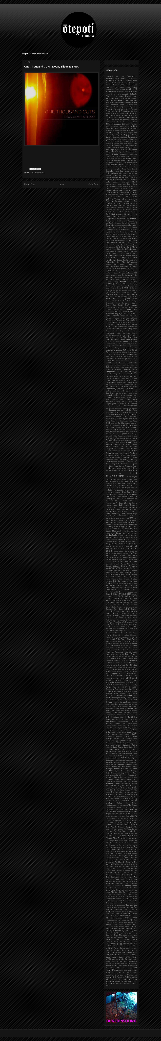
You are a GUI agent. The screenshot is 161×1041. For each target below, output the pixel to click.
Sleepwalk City (132, 728)
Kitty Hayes (109, 466)
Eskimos (108, 309)
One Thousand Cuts (37, 172)
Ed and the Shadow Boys (122, 290)
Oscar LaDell (124, 609)
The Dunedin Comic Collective (125, 825)
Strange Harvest (113, 769)
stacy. (131, 760)
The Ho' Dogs (123, 845)
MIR (118, 557)
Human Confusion (126, 397)
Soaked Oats (119, 739)
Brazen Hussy (114, 167)
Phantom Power (120, 633)
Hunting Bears (131, 399)
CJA (108, 214)
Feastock (129, 320)
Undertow (109, 950)
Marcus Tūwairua (130, 522)
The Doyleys (116, 820)
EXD (135, 311)
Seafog (117, 704)
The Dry (116, 822)
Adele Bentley (120, 89)
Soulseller (109, 749)
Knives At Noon (131, 466)
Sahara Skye (123, 689)
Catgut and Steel (131, 186)
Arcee (116, 117)
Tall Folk (128, 786)
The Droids (109, 822)
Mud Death (117, 570)
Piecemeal (116, 635)
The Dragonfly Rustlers (129, 820)
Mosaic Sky (125, 564)
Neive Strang (127, 581)
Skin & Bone (113, 728)
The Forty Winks (127, 833)
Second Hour (133, 704)
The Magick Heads (125, 855)
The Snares (129, 890)
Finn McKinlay (115, 324)
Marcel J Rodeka (119, 522)
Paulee (130, 622)
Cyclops (109, 232)
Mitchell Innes (117, 559)
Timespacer (119, 918)
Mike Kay (116, 553)
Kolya (114, 468)
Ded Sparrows (115, 258)
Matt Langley (117, 531)
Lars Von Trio (119, 483)
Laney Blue (128, 481)
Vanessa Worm (131, 952)
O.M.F (129, 594)
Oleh (132, 600)
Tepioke (134, 788)
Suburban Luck (131, 773)
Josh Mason (129, 440)
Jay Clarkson (123, 423)
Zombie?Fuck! (126, 983)
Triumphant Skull (111, 937)
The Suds (121, 896)
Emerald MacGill (111, 301)
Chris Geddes (126, 203)
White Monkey (127, 965)
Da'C (117, 234)
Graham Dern (119, 367)
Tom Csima (110, 922)
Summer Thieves (127, 775)
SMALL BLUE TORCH (129, 732)
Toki (135, 920)
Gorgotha (134, 363)
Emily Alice (122, 301)
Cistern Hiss (122, 212)
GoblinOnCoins (120, 361)
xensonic (109, 977)
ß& (128, 760)
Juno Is (121, 444)
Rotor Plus (110, 685)
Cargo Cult (121, 184)
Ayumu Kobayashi (118, 130)
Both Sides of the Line (123, 165)
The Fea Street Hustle (123, 831)
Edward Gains (115, 292)
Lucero (116, 507)
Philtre (135, 633)
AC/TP (122, 85)
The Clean (128, 809)
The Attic (109, 794)
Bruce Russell (132, 169)
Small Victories (111, 734)
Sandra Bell (132, 695)
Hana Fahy (115, 378)
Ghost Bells (121, 352)
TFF (132, 790)
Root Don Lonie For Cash (127, 680)
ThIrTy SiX (129, 907)
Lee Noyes (125, 488)
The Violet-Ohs (123, 903)
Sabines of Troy (112, 689)
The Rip (124, 879)
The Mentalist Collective (124, 862)
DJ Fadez (110, 269)
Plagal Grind (126, 639)
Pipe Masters (133, 637)
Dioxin (115, 264)
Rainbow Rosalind (121, 656)
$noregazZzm (132, 76)
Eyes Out (126, 313)
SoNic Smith (118, 747)
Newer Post (29, 184)
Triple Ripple (132, 935)
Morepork (116, 564)
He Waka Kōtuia (123, 384)
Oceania (108, 596)
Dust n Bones (116, 288)
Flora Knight (110, 331)
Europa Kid (131, 309)
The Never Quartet (112, 866)
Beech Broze (119, 141)
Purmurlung (119, 652)
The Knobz (129, 847)
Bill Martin (109, 152)
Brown (124, 169)
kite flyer (118, 464)
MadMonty (116, 514)
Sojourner (121, 741)
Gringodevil (110, 372)
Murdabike (126, 570)
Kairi (114, 449)
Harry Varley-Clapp (113, 382)
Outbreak (123, 613)
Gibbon (118, 354)
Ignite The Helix (118, 404)
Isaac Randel (110, 412)
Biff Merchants (121, 148)
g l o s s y (119, 344)
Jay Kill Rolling (125, 425)
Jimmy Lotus (110, 431)
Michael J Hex (124, 546)
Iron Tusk (133, 410)
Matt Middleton (128, 531)
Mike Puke (133, 553)
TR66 (135, 931)
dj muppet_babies (120, 268)
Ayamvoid (109, 130)
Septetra (118, 706)
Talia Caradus (111, 786)
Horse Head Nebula (114, 395)
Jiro (115, 431)
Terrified (116, 790)
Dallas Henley (110, 236)
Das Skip (121, 243)
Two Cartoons (127, 941)
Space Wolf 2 (111, 754)
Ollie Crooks (110, 603)
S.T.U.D (127, 687)
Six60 (124, 726)
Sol (127, 741)
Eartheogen (133, 288)
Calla (108, 182)
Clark (113, 214)
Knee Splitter (119, 466)
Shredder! (133, 721)
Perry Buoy (116, 628)
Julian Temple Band (128, 442)
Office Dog (118, 598)
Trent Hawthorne (125, 933)
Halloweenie (109, 376)
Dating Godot (132, 243)
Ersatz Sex (133, 307)
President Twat (119, 645)
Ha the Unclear (131, 374)
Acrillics (122, 87)
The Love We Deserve (130, 853)
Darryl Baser (132, 241)
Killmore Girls (118, 459)
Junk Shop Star (112, 444)
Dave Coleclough (112, 245)
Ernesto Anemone (113, 307)
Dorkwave (129, 273)
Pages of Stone (122, 615)
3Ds (116, 79)
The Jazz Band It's (120, 847)
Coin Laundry (131, 219)
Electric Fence (131, 294)
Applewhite (126, 115)
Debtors (108, 258)
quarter (112, 654)
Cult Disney (133, 229)
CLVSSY (124, 216)
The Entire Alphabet (117, 829)
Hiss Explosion (127, 389)
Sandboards (132, 693)
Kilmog (125, 459)
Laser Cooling (131, 483)
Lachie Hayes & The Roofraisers (116, 479)
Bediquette (110, 141)
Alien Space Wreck (112, 100)
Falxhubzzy (109, 318)
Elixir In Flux (119, 296)
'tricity (122, 76)
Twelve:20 (109, 941)
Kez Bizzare (110, 457)
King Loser (113, 462)
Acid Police (114, 87)
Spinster (114, 758)
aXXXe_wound (132, 128)
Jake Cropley (133, 416)
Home (61, 184)
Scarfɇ (129, 698)
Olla (135, 600)
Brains (108, 167)
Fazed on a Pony (113, 320)
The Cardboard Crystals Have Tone (117, 807)
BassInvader (117, 137)
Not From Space (126, 592)
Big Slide (117, 150)
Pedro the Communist (119, 626)
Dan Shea (127, 236)
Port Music (116, 643)
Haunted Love (132, 382)
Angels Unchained (113, 111)
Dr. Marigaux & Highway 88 (121, 277)
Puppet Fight (110, 652)
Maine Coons (114, 516)
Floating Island (131, 329)
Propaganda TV (111, 648)
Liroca (118, 499)
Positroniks (128, 643)
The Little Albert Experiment (119, 851)
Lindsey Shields (127, 496)
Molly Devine (117, 562)
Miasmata (109, 546)
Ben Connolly (111, 145)
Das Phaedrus (111, 243)
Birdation (115, 154)
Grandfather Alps (131, 367)
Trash (108, 933)
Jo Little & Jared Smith (130, 431)
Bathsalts (124, 137)
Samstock (109, 693)
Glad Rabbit (117, 358)
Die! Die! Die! (123, 262)
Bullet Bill (134, 171)
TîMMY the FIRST (131, 918)
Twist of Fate (117, 941)
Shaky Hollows (132, 713)
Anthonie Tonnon (118, 113)
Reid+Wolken (110, 663)
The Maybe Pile (126, 860)
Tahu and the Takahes (129, 783)
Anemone (134, 109)
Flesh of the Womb (128, 326)
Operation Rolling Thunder (114, 607)
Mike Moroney (123, 553)
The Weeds (109, 905)
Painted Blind (133, 615)
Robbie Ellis (133, 676)
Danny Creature (116, 240)
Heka (107, 386)
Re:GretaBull (115, 658)
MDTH (116, 537)
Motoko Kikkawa (120, 566)
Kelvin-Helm (118, 453)
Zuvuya (134, 983)
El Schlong (133, 292)
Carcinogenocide (111, 184)
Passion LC (122, 617)
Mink (135, 555)
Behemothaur (115, 143)
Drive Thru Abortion (129, 279)
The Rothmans (127, 881)
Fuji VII (134, 341)
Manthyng (109, 522)
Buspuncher (116, 175)
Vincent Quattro (118, 957)
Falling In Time (124, 316)
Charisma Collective (118, 194)
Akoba (135, 91)
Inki (107, 408)
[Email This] (30, 169)
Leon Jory (113, 490)
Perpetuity (109, 628)
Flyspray (128, 335)
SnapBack (118, 736)
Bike (122, 150)
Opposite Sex (111, 609)
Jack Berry (128, 412)
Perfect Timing (132, 626)
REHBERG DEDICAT (120, 660)
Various (118, 954)
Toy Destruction (115, 931)
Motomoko (133, 566)
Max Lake (134, 533)
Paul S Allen (113, 622)
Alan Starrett (117, 94)
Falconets (115, 316)
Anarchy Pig (111, 109)
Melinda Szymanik (131, 537)
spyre (125, 760)
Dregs (117, 279)
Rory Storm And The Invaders (124, 682)
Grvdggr (133, 371)
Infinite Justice (110, 406)
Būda (117, 171)
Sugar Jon (112, 775)
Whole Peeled (122, 968)
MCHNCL (109, 537)
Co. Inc (133, 216)
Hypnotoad (109, 401)
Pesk (122, 628)
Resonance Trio (111, 667)
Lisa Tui (123, 498)
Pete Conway (129, 628)
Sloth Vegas (110, 732)
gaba (124, 344)
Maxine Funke (111, 535)
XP (124, 977)
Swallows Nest (121, 781)
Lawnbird (109, 488)
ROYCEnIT (118, 685)
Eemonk (123, 292)
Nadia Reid (125, 575)
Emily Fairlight (132, 301)
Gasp (116, 346)
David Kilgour (121, 247)
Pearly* (108, 626)
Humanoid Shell (117, 399)
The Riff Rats (126, 877)
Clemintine (128, 214)
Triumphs (119, 937)
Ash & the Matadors (122, 120)
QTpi (107, 654)
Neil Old (116, 581)
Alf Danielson (132, 98)
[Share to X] (35, 169)
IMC (128, 404)
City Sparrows (132, 212)
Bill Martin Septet (117, 152)
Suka (118, 775)
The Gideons (129, 841)
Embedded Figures (121, 299)
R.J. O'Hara (120, 654)
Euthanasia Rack (112, 311)
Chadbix (134, 190)
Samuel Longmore (120, 693)
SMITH (134, 734)
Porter (122, 643)
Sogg (116, 741)
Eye (120, 314)
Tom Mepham (128, 922)
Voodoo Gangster (125, 959)
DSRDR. (108, 281)
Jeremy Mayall (112, 429)
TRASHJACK (115, 933)
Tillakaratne (110, 918)
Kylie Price (118, 470)
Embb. (108, 299)
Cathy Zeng (110, 188)
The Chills (118, 809)
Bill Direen (133, 150)
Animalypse (125, 111)
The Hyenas (110, 847)
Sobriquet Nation (131, 738)
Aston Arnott (127, 122)
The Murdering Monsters (129, 864)
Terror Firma (125, 790)
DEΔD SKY (133, 260)
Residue (133, 665)
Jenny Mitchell (131, 427)
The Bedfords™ (125, 798)
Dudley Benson (119, 282)
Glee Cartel (132, 359)
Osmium (134, 609)
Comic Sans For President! (127, 223)
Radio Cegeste (131, 654)
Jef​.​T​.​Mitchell (120, 427)
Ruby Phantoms (127, 685)
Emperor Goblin (129, 303)
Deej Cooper (126, 258)
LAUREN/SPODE (131, 485)
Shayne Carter (131, 715)
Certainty (127, 190)
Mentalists (109, 541)
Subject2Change (132, 771)
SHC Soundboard (112, 717)
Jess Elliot (122, 429)
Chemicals (121, 197)
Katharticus (116, 451)
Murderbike (133, 570)
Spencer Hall (127, 756)
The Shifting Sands (129, 886)
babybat (130, 133)
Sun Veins (127, 777)
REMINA (127, 663)
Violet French (131, 957)
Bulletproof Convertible (114, 173)
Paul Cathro (132, 618)
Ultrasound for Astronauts (121, 946)
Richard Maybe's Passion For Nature (124, 671)
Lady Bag (120, 481)
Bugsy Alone (125, 171)
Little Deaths (130, 498)
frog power (110, 341)
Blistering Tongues (113, 160)
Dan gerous (119, 236)
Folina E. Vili (113, 337)
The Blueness (128, 801)
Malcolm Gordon (132, 516)
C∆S (124, 180)
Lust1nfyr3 (110, 509)
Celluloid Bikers (118, 190)
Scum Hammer (132, 702)
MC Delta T (121, 535)
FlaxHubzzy (117, 326)
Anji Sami (134, 111)
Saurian (108, 698)
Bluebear (117, 162)
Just (126, 444)
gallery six (133, 344)
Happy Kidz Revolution (118, 380)
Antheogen (109, 113)
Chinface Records (113, 203)
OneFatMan (121, 605)
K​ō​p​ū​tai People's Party (124, 468)
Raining (130, 656)
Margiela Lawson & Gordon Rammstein (118, 524)
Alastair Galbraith (129, 94)
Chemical (113, 197)
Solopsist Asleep (130, 743)
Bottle (135, 165)
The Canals (132, 805)
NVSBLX (122, 594)
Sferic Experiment (131, 710)
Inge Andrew (120, 406)
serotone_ (125, 706)
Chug (117, 210)
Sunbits (134, 777)
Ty (117, 944)
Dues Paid (132, 282)
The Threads (117, 898)
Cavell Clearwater (121, 188)
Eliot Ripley (109, 296)
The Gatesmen (132, 838)
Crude (122, 229)
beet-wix (126, 141)
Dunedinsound (132, 286)
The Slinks (130, 888)
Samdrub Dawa (126, 691)
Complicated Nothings (122, 225)
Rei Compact (132, 661)
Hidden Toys (128, 386)
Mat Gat (120, 529)
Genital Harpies (128, 346)
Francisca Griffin (112, 339)
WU (136, 975)
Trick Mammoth (120, 935)
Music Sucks (111, 572)
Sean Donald (124, 704)
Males (108, 518)
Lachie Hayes (131, 477)
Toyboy (131, 931)
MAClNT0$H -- (123, 511)
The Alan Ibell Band (130, 792)
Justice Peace (132, 444)
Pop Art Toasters (132, 641)
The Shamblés (116, 886)
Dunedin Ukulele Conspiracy (126, 284)
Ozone (114, 615)
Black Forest (116, 156)
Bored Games (110, 164)
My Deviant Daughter (123, 572)
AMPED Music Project (115, 107)
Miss (135, 557)
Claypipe (119, 214)
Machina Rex (111, 511)
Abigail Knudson (124, 83)
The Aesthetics (117, 792)
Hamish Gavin (118, 376)
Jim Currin (133, 429)
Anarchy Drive (132, 107)
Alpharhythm (129, 102)
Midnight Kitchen (118, 551)
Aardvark (109, 83)
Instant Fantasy (126, 408)
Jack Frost (123, 414)
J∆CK (122, 412)
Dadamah (122, 234)
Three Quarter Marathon (120, 914)
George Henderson (122, 348)
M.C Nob (133, 509)
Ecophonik (109, 290)
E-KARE (125, 288)
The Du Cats (124, 822)
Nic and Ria (120, 583)
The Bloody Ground (116, 801)
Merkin (115, 541)
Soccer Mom (110, 741)
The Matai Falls (127, 858)
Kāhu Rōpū (128, 446)
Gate (120, 346)
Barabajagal (125, 135)
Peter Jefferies (130, 630)
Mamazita (123, 518)
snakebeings (110, 736)
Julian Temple (114, 442)
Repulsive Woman (111, 665)
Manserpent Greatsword (128, 520)
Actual (134, 87)
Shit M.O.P (115, 719)
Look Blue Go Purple (128, 503)
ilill (125, 403)
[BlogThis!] (32, 169)
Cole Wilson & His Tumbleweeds (126, 221)
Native (121, 579)
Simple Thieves (117, 726)
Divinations (124, 266)
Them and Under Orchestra (115, 907)
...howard (109, 76)
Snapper (126, 736)
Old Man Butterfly (123, 600)
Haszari (123, 382)
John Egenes (121, 434)
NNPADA (127, 590)
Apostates (117, 115)
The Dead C (131, 816)
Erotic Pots (124, 307)
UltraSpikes (133, 946)
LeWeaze (118, 492)
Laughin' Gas (111, 486)
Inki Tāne (111, 408)
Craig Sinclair (133, 227)
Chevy (128, 197)
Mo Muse (134, 559)
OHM (125, 598)
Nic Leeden (127, 583)
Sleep (125, 728)
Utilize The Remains (113, 952)
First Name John (125, 324)
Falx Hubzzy (133, 316)
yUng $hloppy (128, 981)
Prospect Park (123, 648)
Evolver (130, 311)
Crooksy (115, 230)
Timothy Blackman (111, 920)
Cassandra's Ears (111, 186)
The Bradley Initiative (121, 802)
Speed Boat (117, 756)
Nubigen (115, 594)
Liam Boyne (127, 492)
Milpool (122, 555)
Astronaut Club (119, 124)
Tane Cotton (115, 788)
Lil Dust (113, 496)
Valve (123, 952)
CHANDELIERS (125, 192)
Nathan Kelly (133, 577)
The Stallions (116, 894)
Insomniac (118, 408)
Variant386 (110, 955)
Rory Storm (110, 682)
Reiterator (119, 663)
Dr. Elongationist (128, 275)
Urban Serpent (127, 950)
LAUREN (121, 486)
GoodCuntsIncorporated (123, 363)
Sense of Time (110, 706)
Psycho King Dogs (124, 650)
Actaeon (128, 87)
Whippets (134, 963)
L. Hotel (113, 473)
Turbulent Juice (130, 939)
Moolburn (109, 564)
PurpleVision (127, 652)
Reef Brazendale (130, 658)
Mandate (114, 520)
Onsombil (129, 605)
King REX (121, 462)
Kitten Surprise (131, 464)
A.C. (124, 81)
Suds (107, 775)
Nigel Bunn (127, 585)
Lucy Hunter (123, 507)
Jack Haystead (132, 414)
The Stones (127, 894)
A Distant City (123, 79)
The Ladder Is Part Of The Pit (121, 848)
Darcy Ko (124, 240)
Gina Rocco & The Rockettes (122, 356)
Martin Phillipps (119, 527)
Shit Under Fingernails (129, 719)
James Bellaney (111, 418)
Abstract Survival (112, 85)
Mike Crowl (109, 553)
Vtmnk (118, 961)
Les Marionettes (132, 490)
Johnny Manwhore (126, 438)
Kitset (123, 464)
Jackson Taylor (110, 416)
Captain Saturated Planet (125, 182)
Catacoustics (122, 186)
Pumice (134, 650)
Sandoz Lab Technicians (116, 695)
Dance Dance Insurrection (121, 237)
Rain (113, 656)
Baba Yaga (123, 133)
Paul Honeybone (111, 620)
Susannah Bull (110, 781)
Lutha (118, 509)
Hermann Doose (116, 386)
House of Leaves (114, 397)
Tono (135, 926)
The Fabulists (129, 829)
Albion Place (111, 96)
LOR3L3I (108, 505)
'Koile (116, 76)
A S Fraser (117, 81)
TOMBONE (109, 926)
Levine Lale (110, 492)
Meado (121, 537)
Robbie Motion (110, 678)
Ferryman (114, 322)
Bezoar (114, 147)
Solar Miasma (110, 743)
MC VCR (128, 535)
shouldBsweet (111, 721)
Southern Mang (116, 751)
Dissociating (114, 266)
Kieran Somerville (122, 457)
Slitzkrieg (133, 730)
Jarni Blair (114, 423)
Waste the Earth (117, 963)
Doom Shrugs (119, 273)
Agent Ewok (130, 89)
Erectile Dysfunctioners (127, 305)
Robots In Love (111, 680)
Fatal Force (133, 318)
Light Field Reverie (119, 494)
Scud (125, 702)
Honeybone (129, 391)
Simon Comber (127, 723)
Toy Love (124, 931)
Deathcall (134, 255)
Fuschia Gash (110, 344)
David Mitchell (127, 249)
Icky (122, 401)
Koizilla (108, 468)
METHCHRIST (123, 544)
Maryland (113, 529)
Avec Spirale (125, 126)
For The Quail (125, 337)
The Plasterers (129, 873)
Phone (108, 635)
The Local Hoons (116, 853)
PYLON (134, 652)
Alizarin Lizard (124, 100)
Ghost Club (110, 354)
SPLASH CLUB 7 (124, 758)
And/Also (120, 109)
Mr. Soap (133, 568)
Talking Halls (121, 786)
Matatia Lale (128, 529)
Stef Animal (129, 762)
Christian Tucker (131, 207)
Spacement (121, 754)
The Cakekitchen (122, 805)
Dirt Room (129, 264)
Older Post (93, 184)
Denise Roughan (123, 260)
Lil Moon (118, 496)
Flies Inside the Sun (118, 329)
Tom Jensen (119, 922)
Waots (134, 961)
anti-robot (109, 115)
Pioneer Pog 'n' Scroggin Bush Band (117, 637)
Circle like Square (111, 212)
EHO (128, 292)
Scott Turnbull (118, 702)
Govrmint (109, 365)
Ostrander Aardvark (113, 611)
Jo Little (120, 432)
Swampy (109, 784)
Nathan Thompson (112, 579)
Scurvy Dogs (110, 704)
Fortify (135, 337)
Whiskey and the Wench (114, 965)
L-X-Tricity (133, 470)
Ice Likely (116, 401)
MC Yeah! (134, 535)
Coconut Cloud (120, 218)
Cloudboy (115, 216)
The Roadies (116, 881)
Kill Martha (133, 457)
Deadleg (111, 253)
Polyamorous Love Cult (119, 641)
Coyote (125, 227)
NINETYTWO (110, 590)
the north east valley (126, 866)
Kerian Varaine (111, 455)
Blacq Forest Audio (130, 158)
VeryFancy (127, 955)
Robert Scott (131, 678)
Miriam (122, 557)
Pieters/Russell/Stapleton (129, 635)
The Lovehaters (111, 855)
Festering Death (124, 322)
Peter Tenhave (110, 633)
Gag (128, 344)
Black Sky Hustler (116, 158)
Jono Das (113, 440)
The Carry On (132, 807)
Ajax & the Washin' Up (119, 91)
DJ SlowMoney (115, 271)
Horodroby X (123, 393)
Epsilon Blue (111, 305)
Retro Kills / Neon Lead (123, 667)
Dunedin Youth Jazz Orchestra (116, 286)
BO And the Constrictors (129, 162)
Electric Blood (119, 294)
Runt (114, 687)
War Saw (108, 963)
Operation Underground (129, 607)
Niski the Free (119, 590)
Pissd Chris (115, 639)
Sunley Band (132, 779)
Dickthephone (111, 262)
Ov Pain (130, 613)
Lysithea (125, 509)
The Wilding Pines (119, 905)
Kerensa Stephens (130, 453)
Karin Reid (130, 449)
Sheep (122, 717)
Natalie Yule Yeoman (119, 577)
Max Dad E (126, 533)
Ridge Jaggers (112, 674)
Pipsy (107, 639)
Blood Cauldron (127, 160)
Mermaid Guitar (125, 542)
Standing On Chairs (119, 762)
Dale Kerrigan (131, 234)
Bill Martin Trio (128, 152)
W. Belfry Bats (126, 961)
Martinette (129, 527)
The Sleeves (122, 888)
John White (114, 438)
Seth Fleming (133, 706)
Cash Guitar (132, 184)
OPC (135, 605)
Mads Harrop (127, 514)
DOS (135, 273)
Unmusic (116, 950)
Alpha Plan (121, 102)
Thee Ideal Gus (131, 905)
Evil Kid (125, 311)
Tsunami (118, 939)
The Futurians (119, 838)
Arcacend (109, 117)
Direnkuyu (121, 264)
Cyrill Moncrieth (123, 232)
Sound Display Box (123, 749)
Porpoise (109, 643)
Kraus (135, 468)
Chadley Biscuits (112, 192)
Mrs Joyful (109, 570)
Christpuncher (110, 209)
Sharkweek (120, 715)
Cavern (130, 188)
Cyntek (115, 232)
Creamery (109, 229)
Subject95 (109, 773)
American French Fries (119, 105)
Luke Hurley (132, 507)
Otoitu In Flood (127, 611)
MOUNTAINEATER (113, 568)
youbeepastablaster (130, 979)
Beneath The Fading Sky (124, 145)
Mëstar (114, 544)
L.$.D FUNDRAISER (121, 474)
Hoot (116, 393)
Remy (135, 663)
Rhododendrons (123, 669)
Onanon (119, 603)
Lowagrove (109, 507)
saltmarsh (117, 691)
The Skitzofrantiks (111, 888)
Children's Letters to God (126, 201)
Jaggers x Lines (122, 416)
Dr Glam (118, 275)
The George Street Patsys (114, 840)
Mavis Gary (117, 533)
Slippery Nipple (122, 730)
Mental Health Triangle (127, 539)
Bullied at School (128, 173)
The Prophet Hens (119, 875)
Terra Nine (109, 790)
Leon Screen (121, 490)
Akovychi (109, 94)
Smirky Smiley (124, 734)
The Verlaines (111, 903)
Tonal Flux (129, 926)
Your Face (110, 981)
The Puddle (132, 875)
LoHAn (115, 503)
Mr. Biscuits (125, 568)
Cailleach (133, 180)
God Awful (129, 361)
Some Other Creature (113, 745)
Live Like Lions (117, 501)
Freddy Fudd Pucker (128, 339)
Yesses (113, 979)
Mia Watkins (133, 544)
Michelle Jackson (120, 549)
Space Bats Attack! (129, 751)
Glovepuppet (110, 361)
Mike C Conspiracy (130, 551)
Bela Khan (123, 143)
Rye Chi (121, 687)
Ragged (108, 656)
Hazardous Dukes (111, 384)
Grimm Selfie (130, 369)
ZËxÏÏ (120, 983)
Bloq (135, 160)
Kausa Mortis (126, 451)
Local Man (127, 501)
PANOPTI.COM (111, 618)
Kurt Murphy (109, 470)
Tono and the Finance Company (119, 929)
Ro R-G (125, 676)
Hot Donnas (126, 395)
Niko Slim (123, 587)
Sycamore (117, 783)
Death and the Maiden (123, 253)
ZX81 (107, 985)
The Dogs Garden (122, 818)
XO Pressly (117, 977)
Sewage (130, 708)
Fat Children (124, 318)
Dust (107, 288)
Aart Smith (115, 83)
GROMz (119, 371)
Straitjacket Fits (118, 766)
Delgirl (113, 260)
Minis (129, 555)
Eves (121, 311)
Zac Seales (114, 983)
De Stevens (124, 251)
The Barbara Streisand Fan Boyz (123, 796)
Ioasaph (112, 410)
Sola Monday (133, 741)
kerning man (121, 455)
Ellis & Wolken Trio (130, 296)
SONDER (109, 747)
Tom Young (118, 924)
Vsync (112, 961)
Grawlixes (118, 369)
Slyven (119, 732)
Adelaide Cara (110, 89)
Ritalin (119, 676)
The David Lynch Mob (117, 816)
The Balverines (128, 794)
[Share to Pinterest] (39, 169)
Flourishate (110, 333)
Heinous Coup (132, 384)
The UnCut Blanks (131, 901)
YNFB (119, 979)
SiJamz (117, 723)
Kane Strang (121, 449)
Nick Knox (117, 585)
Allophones (133, 100)
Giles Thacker (127, 354)
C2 (128, 180)
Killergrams (109, 459)
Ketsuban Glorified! (131, 455)
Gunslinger (114, 374)
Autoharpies (114, 126)
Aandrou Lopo (131, 81)
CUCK (127, 229)
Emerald (134, 298)
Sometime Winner (130, 745)
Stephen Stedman (124, 764)
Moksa (108, 562)
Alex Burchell (125, 96)
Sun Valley (118, 777)
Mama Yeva (115, 518)
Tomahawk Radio (131, 924)
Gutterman (122, 374)
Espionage (118, 309)
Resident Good (123, 665)
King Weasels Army (131, 462)
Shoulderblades (123, 721)
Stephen (113, 764)
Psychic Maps (111, 650)
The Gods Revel (127, 843)
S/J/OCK (134, 687)
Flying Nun (121, 335)
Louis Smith (118, 505)
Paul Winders (123, 622)
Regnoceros (109, 660)
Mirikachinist (129, 557)
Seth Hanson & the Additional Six (116, 708)
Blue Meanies (110, 162)
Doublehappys (110, 275)
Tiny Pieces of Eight (124, 920)
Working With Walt (119, 973)
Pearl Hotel (114, 624)
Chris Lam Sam (120, 205)
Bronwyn (109, 169)
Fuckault (126, 341)
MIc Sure (115, 546)
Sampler (134, 691)
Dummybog (110, 284)
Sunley (122, 779)
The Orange (126, 868)
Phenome (129, 633)
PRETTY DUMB (130, 646)
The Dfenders (110, 818)
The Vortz (133, 903)
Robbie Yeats (120, 678)
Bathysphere (132, 137)
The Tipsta (125, 898)
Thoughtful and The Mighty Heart (126, 911)
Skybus (120, 728)
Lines (113, 498)
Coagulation (110, 219)
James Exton (132, 418)
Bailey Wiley (114, 135)
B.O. (125, 130)
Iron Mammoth (122, 410)
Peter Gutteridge (116, 630)
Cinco (135, 209)
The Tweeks (119, 901)
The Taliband (129, 896)
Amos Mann (133, 105)
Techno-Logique (126, 788)
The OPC (119, 868)
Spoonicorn (110, 760)
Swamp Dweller (132, 781)
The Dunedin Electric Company (119, 827)
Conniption (133, 225)
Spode (134, 758)
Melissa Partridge (111, 539)
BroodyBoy (117, 169)
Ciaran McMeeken (126, 209)
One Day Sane (128, 602)
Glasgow (125, 359)
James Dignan (122, 419)
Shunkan (109, 723)
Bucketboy (110, 171)
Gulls (108, 374)
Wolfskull (108, 973)
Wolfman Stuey (132, 970)
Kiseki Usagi (110, 464)
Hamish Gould (127, 376)
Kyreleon (125, 470)
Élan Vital (109, 294)
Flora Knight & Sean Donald (126, 331)
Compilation (110, 225)
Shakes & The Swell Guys (116, 713)
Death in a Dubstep (125, 255)
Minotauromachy (111, 557)
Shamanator (110, 715)
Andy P (127, 109)
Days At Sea (115, 251)
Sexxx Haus (120, 710)
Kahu (121, 446)
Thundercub (124, 916)
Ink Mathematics (130, 406)
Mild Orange (111, 555)
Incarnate (134, 403)
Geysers (114, 352)
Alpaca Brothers (112, 102)
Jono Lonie (121, 440)
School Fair (128, 700)
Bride (135, 167)
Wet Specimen (126, 963)
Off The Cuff (123, 596)
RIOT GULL (123, 673)
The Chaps (109, 809)
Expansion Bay (112, 314)
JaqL (130, 421)
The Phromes (119, 873)
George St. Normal (123, 350)
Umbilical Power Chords (115, 948)
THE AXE (118, 794)
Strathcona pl (126, 769)
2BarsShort (110, 79)
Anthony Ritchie (131, 113)
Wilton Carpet (123, 970)
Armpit (121, 117)
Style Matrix (119, 771)
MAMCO (130, 518)
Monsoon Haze (131, 562)
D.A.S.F (132, 232)
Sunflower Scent (112, 779)
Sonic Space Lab (130, 747)
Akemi (129, 91)
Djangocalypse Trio (126, 271)
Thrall (107, 913)
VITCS (108, 959)
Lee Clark (116, 488)
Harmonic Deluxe (131, 380)
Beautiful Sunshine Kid (129, 139)
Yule (122, 981)
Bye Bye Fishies (118, 177)
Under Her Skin (131, 948)
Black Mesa (125, 156)
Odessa (114, 596)
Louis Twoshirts (131, 505)
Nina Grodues (132, 587)
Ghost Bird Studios (131, 352)
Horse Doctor (132, 393)
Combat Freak (111, 223)
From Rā (119, 341)
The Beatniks (114, 798)
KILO (131, 459)
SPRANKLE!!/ (119, 760)
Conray (120, 227)
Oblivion (134, 594)
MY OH (132, 572)
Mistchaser (109, 559)
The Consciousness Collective (121, 813)
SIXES (129, 726)
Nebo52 (126, 579)
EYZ (131, 313)
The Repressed (112, 877)
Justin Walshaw (112, 446)
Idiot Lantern (129, 401)
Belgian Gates (132, 143)
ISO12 (117, 412)
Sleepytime (110, 730)
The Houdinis (133, 845)
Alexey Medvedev (121, 98)
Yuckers (117, 981)
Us (136, 950)
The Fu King (120, 836)
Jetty (127, 429)
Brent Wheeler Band (126, 167)
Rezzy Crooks (111, 669)
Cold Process (110, 221)
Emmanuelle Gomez (113, 303)
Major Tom (122, 516)
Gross (126, 371)
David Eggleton (126, 245)
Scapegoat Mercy (119, 698)
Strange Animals (131, 766)
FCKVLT (122, 320)
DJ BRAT (133, 266)
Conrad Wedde (111, 227)
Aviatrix (134, 126)
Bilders (127, 150)
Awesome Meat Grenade (116, 128)
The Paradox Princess (121, 871)
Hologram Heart (118, 391)
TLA (131, 920)
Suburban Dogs (119, 773)
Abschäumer (133, 83)
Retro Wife (133, 667)
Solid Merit (119, 743)
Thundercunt (133, 916)
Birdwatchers (124, 154)
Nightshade (115, 587)
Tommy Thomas (119, 926)
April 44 (134, 115)
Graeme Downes (122, 365)
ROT (135, 682)
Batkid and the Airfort (113, 139)
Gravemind (109, 369)
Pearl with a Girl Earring (128, 624)
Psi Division (133, 648)
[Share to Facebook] (37, 169)
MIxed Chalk (126, 559)
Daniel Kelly (127, 238)
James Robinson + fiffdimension (117, 421)
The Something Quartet (119, 892)
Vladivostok (114, 959)
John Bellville (110, 434)
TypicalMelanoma (125, 944)
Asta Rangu (116, 122)
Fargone (116, 318)
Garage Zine (110, 346)
